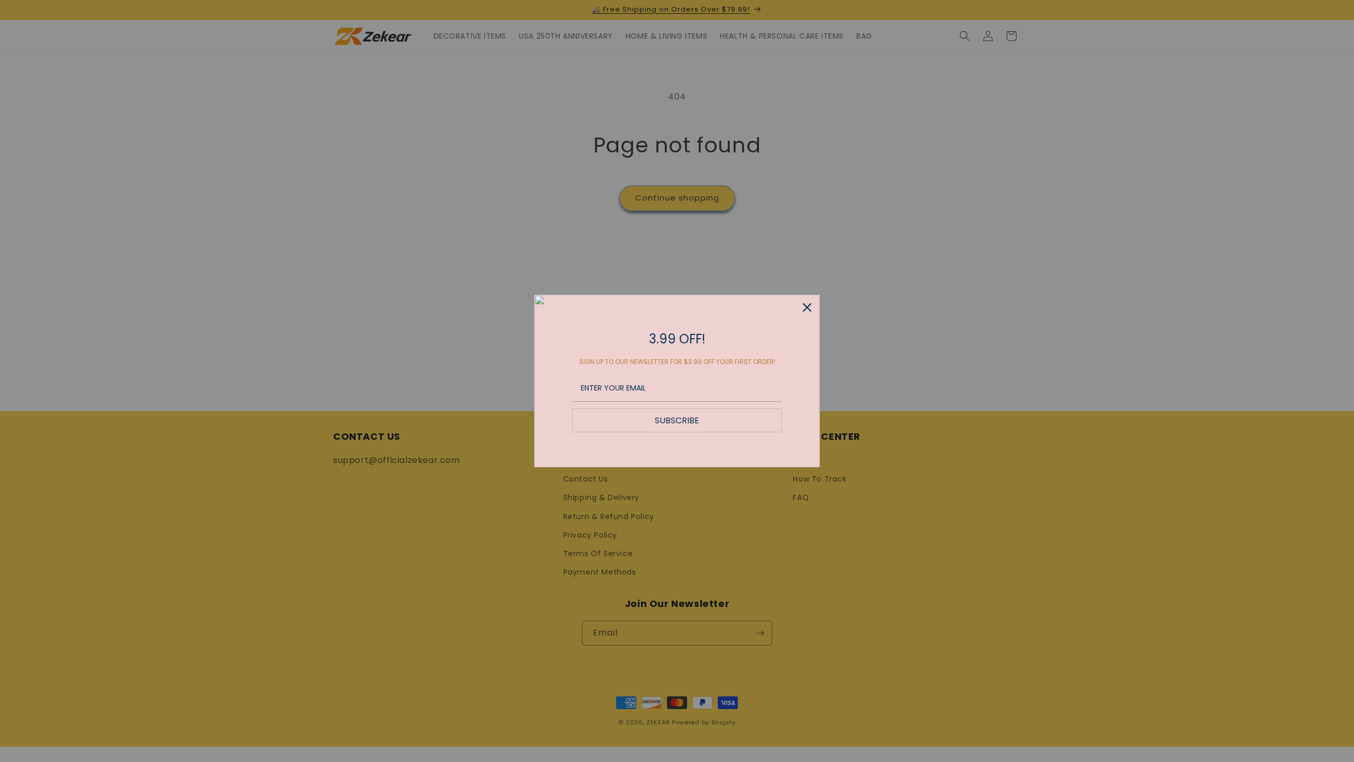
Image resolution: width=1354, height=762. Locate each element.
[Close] (807, 307)
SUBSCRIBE (677, 420)
